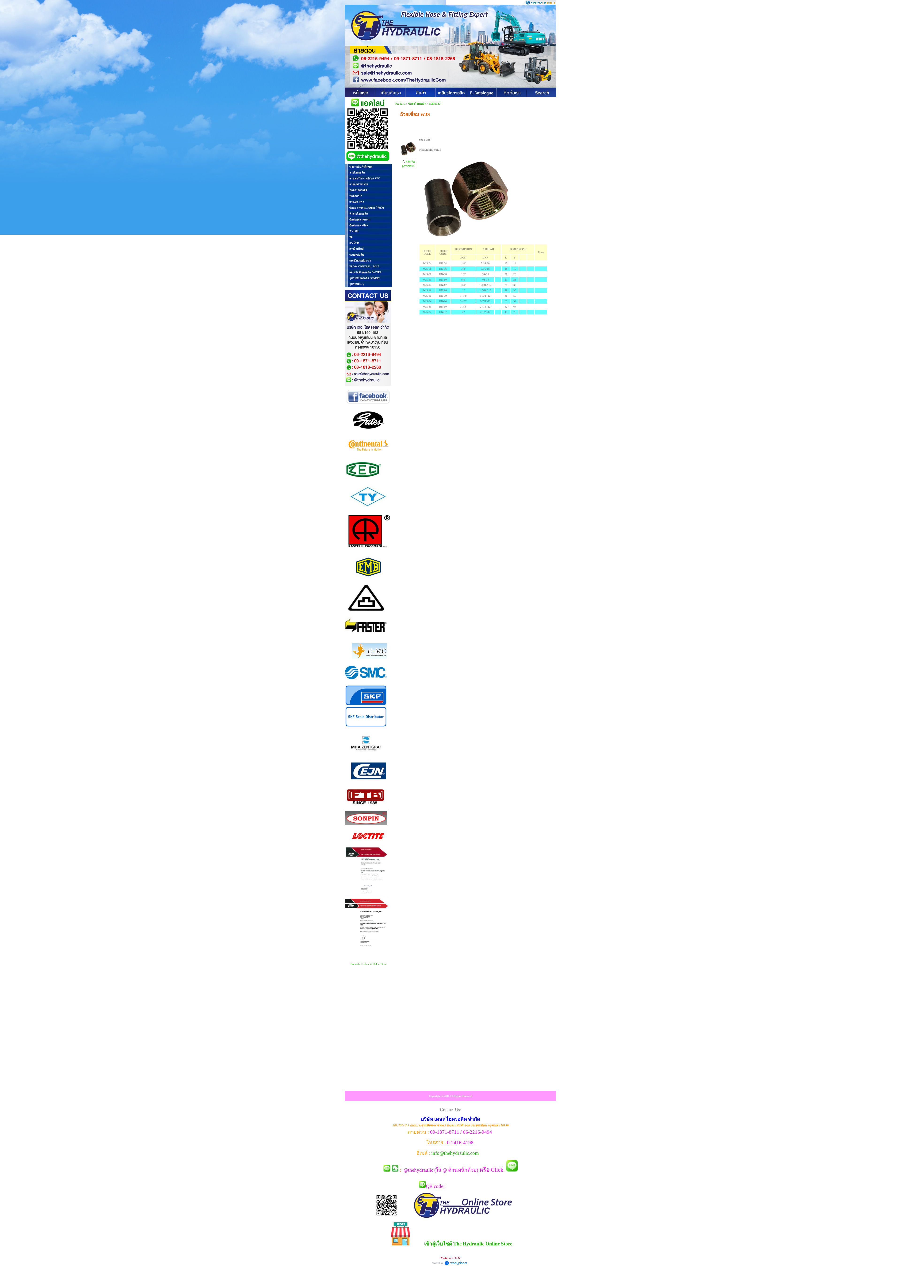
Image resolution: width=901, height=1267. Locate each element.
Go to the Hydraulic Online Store (368, 964)
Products (400, 103)
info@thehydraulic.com (455, 1153)
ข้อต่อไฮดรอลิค (417, 103)
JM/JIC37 (434, 103)
